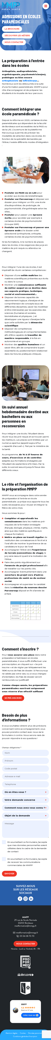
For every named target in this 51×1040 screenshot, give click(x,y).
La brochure (12, 28)
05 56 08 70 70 (27, 936)
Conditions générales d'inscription (25, 1036)
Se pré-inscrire (13, 698)
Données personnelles (36, 1033)
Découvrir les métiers (17, 35)
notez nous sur (29, 1015)
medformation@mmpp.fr (27, 932)
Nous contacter (14, 42)
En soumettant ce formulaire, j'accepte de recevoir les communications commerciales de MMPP (27, 862)
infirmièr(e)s (30, 80)
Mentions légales (12, 1033)
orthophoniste (10, 80)
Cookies (23, 1033)
